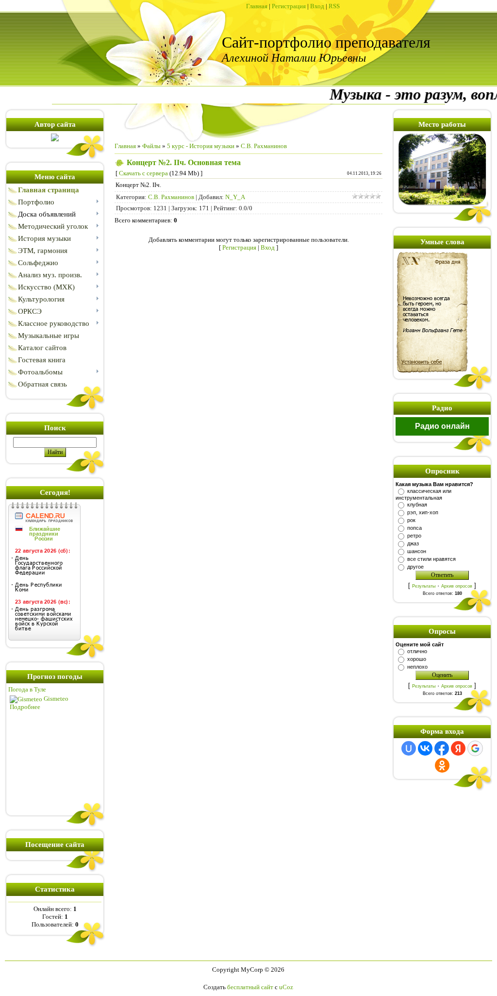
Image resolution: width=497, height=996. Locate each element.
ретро (414, 536)
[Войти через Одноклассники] (442, 765)
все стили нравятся (431, 559)
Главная (256, 6)
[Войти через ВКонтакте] (425, 748)
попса (414, 528)
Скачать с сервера (143, 173)
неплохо (417, 667)
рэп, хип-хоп (422, 512)
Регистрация (289, 6)
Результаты (423, 586)
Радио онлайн (442, 426)
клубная (417, 504)
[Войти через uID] (408, 748)
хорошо (416, 659)
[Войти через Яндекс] (458, 748)
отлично (417, 651)
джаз (413, 543)
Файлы (151, 146)
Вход (317, 6)
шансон (416, 551)
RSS (334, 6)
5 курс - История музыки (200, 146)
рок (411, 520)
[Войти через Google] (475, 748)
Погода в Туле (27, 689)
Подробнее (25, 706)
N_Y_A (235, 197)
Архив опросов (456, 586)
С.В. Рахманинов (264, 146)
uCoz (286, 987)
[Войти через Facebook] (441, 748)
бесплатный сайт (250, 987)
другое (415, 567)
